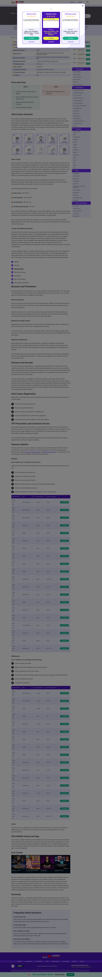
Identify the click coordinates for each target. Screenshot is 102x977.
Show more (51, 41)
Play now (51, 38)
